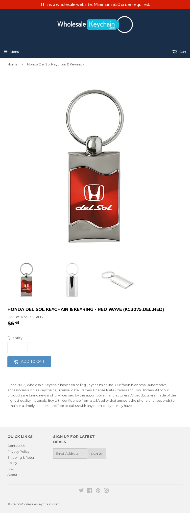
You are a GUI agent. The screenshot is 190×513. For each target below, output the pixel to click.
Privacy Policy (18, 451)
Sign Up (97, 453)
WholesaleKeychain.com (39, 504)
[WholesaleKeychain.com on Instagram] (106, 491)
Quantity (15, 338)
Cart (182, 52)
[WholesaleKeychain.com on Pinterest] (98, 491)
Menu (14, 52)
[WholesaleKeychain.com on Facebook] (89, 491)
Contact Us (16, 446)
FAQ (11, 469)
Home (12, 64)
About (12, 475)
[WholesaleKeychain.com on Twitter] (81, 491)
